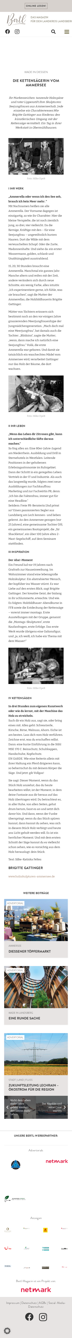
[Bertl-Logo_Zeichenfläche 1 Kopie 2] (17, 19)
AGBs (42, 1303)
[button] (53, 32)
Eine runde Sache (24, 1018)
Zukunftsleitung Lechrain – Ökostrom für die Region (34, 1087)
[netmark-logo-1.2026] (36, 1290)
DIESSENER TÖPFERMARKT (30, 951)
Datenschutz (29, 1303)
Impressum (13, 1303)
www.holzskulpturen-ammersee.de (31, 876)
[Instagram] (17, 31)
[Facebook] (7, 31)
